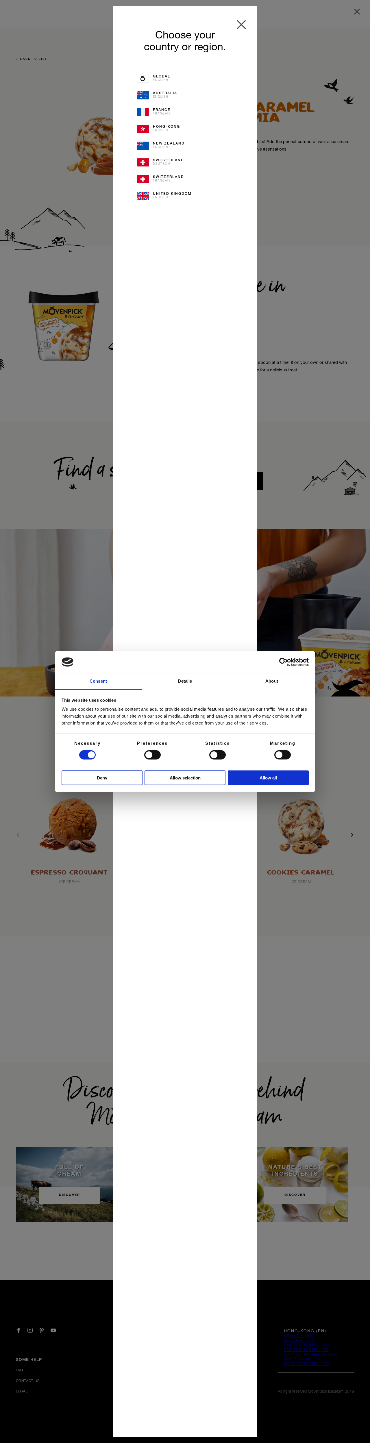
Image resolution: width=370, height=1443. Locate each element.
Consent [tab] (98, 681)
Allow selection (185, 777)
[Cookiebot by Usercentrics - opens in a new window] (283, 662)
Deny (102, 777)
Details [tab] (185, 681)
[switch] (152, 754)
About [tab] (271, 681)
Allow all (268, 777)
